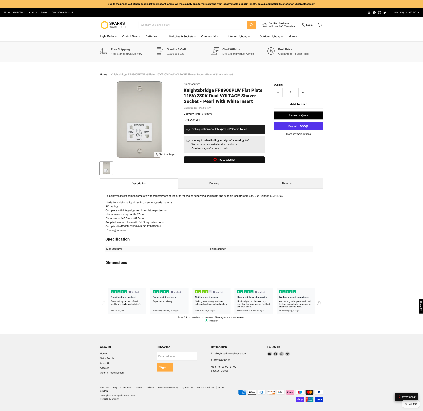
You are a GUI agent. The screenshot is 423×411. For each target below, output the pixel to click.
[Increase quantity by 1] (303, 92)
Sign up (165, 367)
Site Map (104, 391)
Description (139, 183)
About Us (32, 12)
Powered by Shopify (109, 399)
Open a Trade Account (62, 12)
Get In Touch (19, 12)
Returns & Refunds (205, 387)
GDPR (221, 387)
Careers (138, 387)
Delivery (214, 183)
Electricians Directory (167, 387)
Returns (286, 183)
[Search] (251, 25)
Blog (115, 387)
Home (7, 12)
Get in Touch (239, 129)
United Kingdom (404, 12)
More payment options (298, 134)
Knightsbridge (192, 84)
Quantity (278, 85)
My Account (187, 387)
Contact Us (125, 387)
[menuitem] (108, 36)
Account (45, 12)
